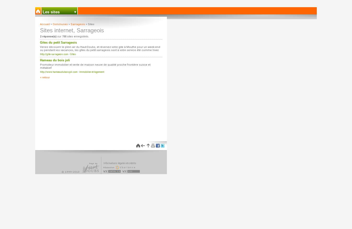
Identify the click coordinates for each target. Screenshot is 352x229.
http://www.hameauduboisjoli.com (59, 72)
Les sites (51, 12)
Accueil (45, 24)
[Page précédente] (143, 146)
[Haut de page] (147, 146)
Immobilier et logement (91, 72)
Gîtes (73, 54)
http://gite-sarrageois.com (54, 54)
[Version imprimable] (152, 146)
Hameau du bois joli (55, 60)
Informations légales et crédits (119, 163)
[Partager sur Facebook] (157, 146)
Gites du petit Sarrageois (58, 42)
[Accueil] (38, 10)
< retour (45, 77)
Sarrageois (78, 24)
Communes (60, 24)
